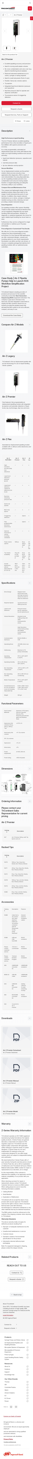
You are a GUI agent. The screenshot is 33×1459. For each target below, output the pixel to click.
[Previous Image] (5, 31)
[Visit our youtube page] (16, 1407)
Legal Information (8, 1315)
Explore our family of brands (12, 1416)
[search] (30, 3)
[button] (16, 130)
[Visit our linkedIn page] (11, 1407)
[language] (3, 3)
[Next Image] (28, 31)
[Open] (30, 8)
